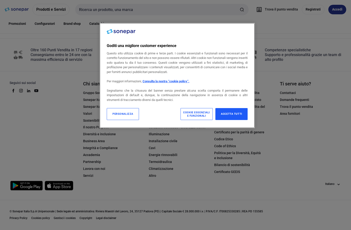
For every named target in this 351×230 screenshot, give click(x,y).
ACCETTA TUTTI (231, 113)
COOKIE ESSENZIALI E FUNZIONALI (196, 114)
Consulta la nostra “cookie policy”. (166, 81)
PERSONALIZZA (122, 113)
